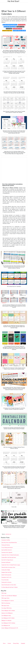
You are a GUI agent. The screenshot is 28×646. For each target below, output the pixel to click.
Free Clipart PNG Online (7, 608)
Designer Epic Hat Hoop (6, 572)
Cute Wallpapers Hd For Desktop (8, 623)
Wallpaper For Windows (6, 620)
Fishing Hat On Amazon (6, 582)
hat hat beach (9, 28)
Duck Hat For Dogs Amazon (7, 560)
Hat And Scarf (13, 1)
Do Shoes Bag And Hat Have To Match (10, 587)
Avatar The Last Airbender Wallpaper (9, 595)
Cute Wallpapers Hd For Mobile (8, 618)
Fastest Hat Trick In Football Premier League (11, 565)
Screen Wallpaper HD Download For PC (10, 628)
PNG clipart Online (5, 605)
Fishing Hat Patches (6, 545)
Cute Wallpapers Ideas (6, 615)
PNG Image (4, 593)
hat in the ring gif (21, 24)
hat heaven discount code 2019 (19, 30)
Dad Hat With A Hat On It (7, 550)
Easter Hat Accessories (6, 574)
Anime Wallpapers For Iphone (8, 600)
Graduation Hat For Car (6, 577)
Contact (9, 643)
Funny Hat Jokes (5, 579)
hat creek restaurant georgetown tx (10, 24)
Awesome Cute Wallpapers (7, 613)
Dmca (4, 643)
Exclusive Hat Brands (6, 562)
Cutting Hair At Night (6, 569)
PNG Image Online (5, 598)
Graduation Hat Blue (6, 540)
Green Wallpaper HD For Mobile (8, 610)
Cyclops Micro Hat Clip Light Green (9, 557)
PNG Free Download (6, 603)
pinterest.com (8, 534)
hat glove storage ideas (7, 30)
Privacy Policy (16, 643)
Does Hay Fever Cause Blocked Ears (9, 542)
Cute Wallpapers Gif (6, 625)
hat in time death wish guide (9, 26)
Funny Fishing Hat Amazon (7, 547)
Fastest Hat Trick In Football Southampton (10, 555)
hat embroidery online (17, 28)
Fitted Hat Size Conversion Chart (8, 567)
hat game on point (20, 26)
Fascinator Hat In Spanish (7, 552)
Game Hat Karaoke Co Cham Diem (9, 584)
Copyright (23, 643)
